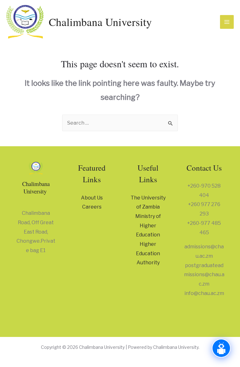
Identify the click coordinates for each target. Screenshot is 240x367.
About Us (92, 198)
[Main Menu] (227, 22)
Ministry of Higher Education (148, 225)
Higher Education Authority (148, 253)
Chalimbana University (100, 21)
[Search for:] (120, 123)
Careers (92, 207)
